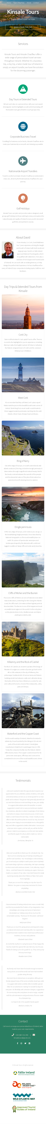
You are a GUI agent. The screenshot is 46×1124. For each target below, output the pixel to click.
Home (9, 3)
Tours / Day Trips (18, 3)
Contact (36, 3)
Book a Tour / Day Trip (23, 27)
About (29, 3)
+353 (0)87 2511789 (21, 1035)
